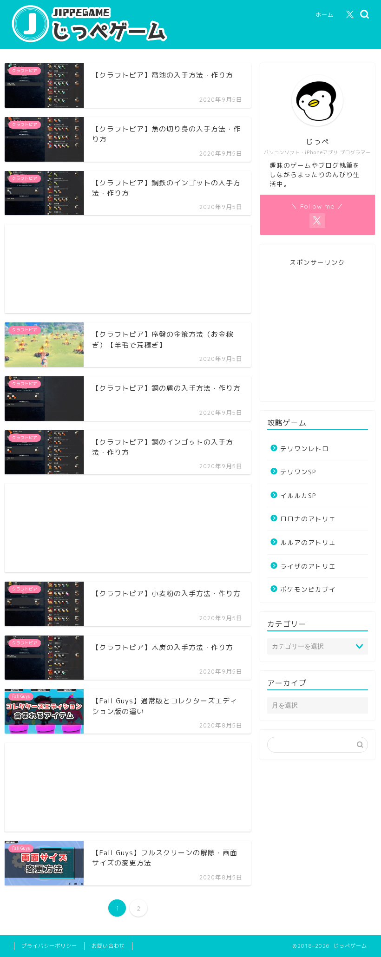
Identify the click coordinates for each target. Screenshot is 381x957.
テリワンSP (298, 471)
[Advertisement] (128, 268)
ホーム (324, 14)
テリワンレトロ (304, 448)
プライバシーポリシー (49, 946)
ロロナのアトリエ (308, 518)
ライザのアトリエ (308, 566)
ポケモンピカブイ (308, 589)
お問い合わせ (108, 946)
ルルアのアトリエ (308, 542)
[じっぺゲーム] (95, 42)
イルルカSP (298, 495)
